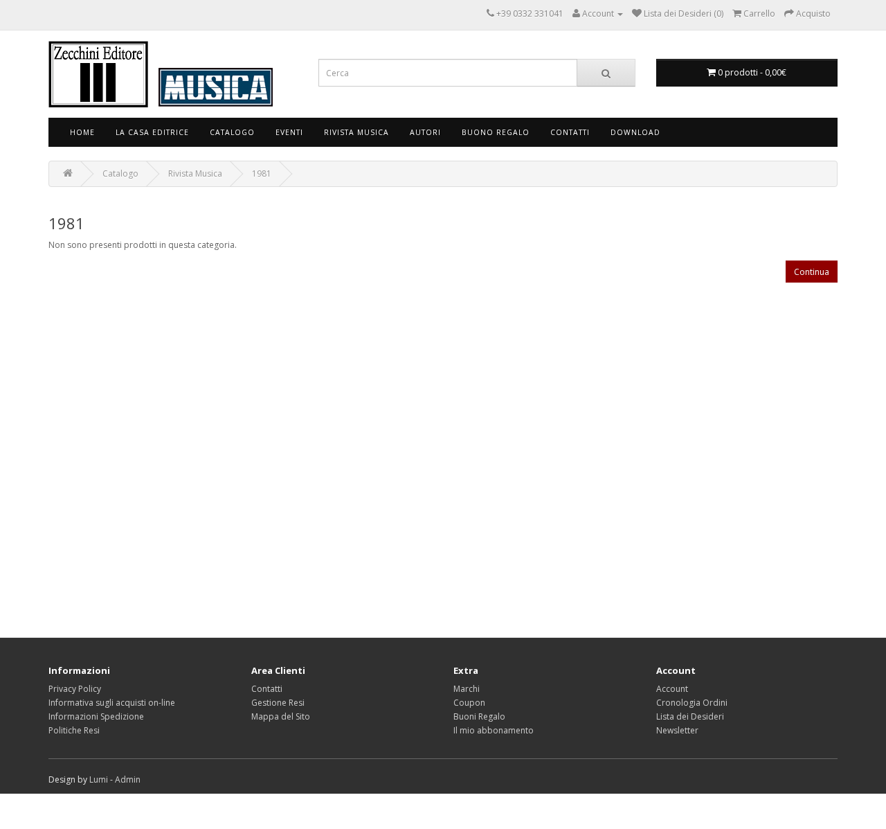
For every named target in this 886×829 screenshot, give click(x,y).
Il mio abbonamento (493, 730)
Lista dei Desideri (690, 716)
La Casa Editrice (152, 132)
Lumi (98, 779)
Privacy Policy (74, 689)
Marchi (466, 689)
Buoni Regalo (479, 716)
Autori (425, 132)
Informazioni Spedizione (96, 716)
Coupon (469, 702)
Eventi (289, 132)
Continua (811, 272)
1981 (261, 173)
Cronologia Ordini (691, 702)
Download (635, 132)
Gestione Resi (278, 702)
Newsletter (677, 730)
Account (672, 689)
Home (82, 132)
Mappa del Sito (280, 716)
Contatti (570, 132)
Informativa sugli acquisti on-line (111, 702)
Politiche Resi (74, 730)
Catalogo (232, 132)
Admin (128, 779)
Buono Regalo (496, 132)
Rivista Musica (356, 132)
